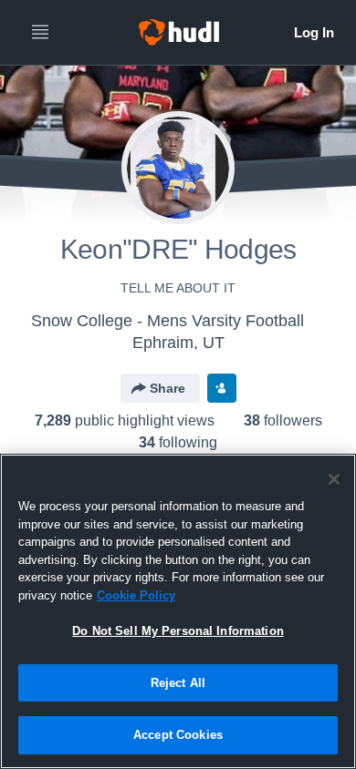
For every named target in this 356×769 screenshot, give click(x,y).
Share (167, 388)
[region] (178, 611)
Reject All (178, 683)
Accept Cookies (178, 735)
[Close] (334, 479)
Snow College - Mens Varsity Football (167, 321)
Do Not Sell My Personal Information (178, 631)
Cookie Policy (136, 595)
